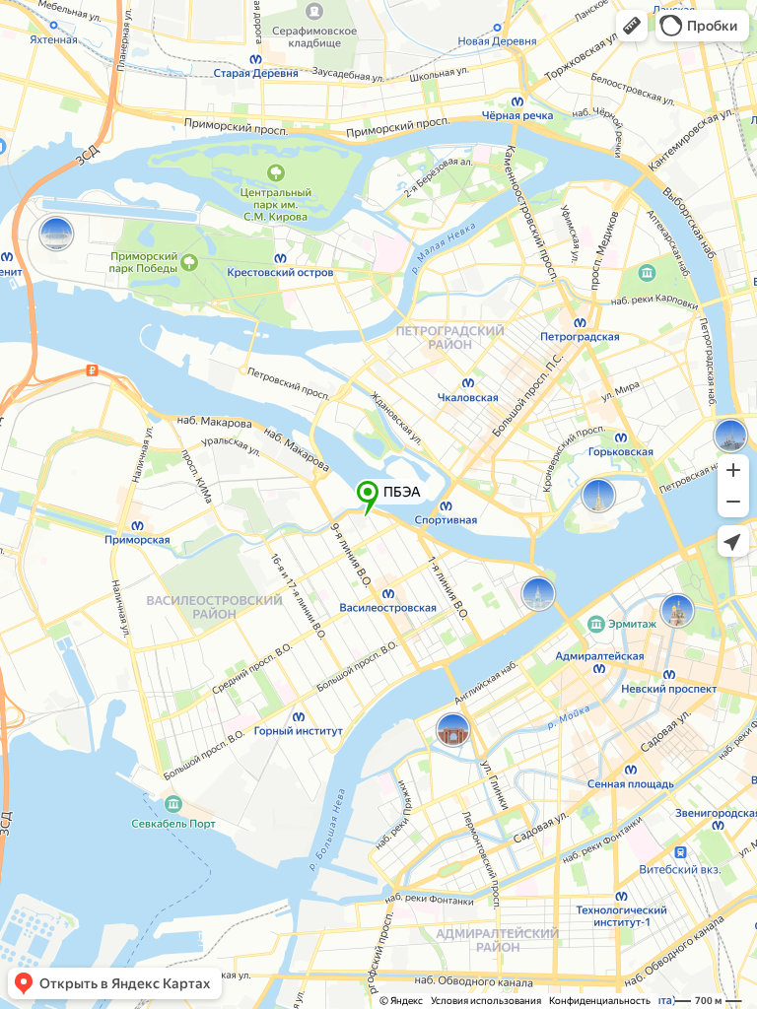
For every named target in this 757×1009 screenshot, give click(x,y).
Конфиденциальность (600, 1000)
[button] (632, 25)
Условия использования (486, 1000)
